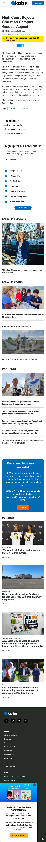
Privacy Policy (8, 758)
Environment (6, 591)
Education (13, 108)
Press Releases (9, 754)
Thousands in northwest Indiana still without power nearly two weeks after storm (21, 412)
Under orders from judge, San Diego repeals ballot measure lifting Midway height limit (22, 597)
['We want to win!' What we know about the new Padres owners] (23, 533)
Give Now (38, 3)
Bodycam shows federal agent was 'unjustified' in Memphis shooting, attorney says (22, 422)
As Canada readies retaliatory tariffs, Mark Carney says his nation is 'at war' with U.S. (20, 432)
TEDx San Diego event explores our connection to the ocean (22, 271)
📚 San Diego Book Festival (15, 129)
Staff (6, 762)
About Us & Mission (10, 735)
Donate (23, 507)
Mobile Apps (8, 751)
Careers (6, 743)
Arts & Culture (6, 547)
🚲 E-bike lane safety (13, 125)
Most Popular (9, 368)
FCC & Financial (9, 747)
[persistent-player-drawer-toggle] (43, 839)
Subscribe (23, 208)
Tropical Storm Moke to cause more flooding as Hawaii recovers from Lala (22, 441)
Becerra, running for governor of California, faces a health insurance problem (20, 403)
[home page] (19, 3)
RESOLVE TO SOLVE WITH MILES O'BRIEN (20, 359)
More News (8, 518)
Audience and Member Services (14, 776)
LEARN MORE (18, 835)
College (25, 108)
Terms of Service (9, 766)
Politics (4, 685)
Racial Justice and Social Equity (12, 638)
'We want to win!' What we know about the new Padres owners (21, 551)
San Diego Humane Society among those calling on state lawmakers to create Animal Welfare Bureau (20, 690)
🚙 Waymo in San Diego (14, 133)
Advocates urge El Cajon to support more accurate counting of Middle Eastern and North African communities (22, 644)
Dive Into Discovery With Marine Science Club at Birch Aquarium (23, 316)
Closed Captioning (10, 780)
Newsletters (8, 739)
